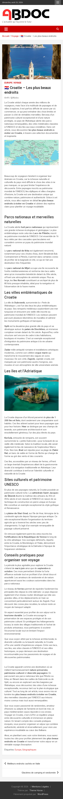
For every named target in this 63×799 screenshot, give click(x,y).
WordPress (43, 794)
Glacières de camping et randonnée (39, 772)
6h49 (6, 98)
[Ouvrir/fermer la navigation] (6, 29)
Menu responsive (58, 2)
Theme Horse (36, 790)
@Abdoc (15, 98)
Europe (8, 83)
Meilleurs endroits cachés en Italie (23, 763)
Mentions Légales (40, 786)
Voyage (17, 83)
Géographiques (29, 750)
